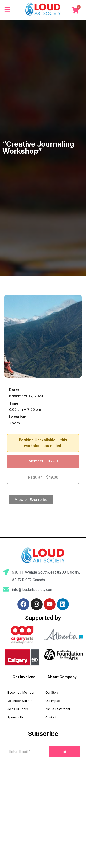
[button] (31, 499)
